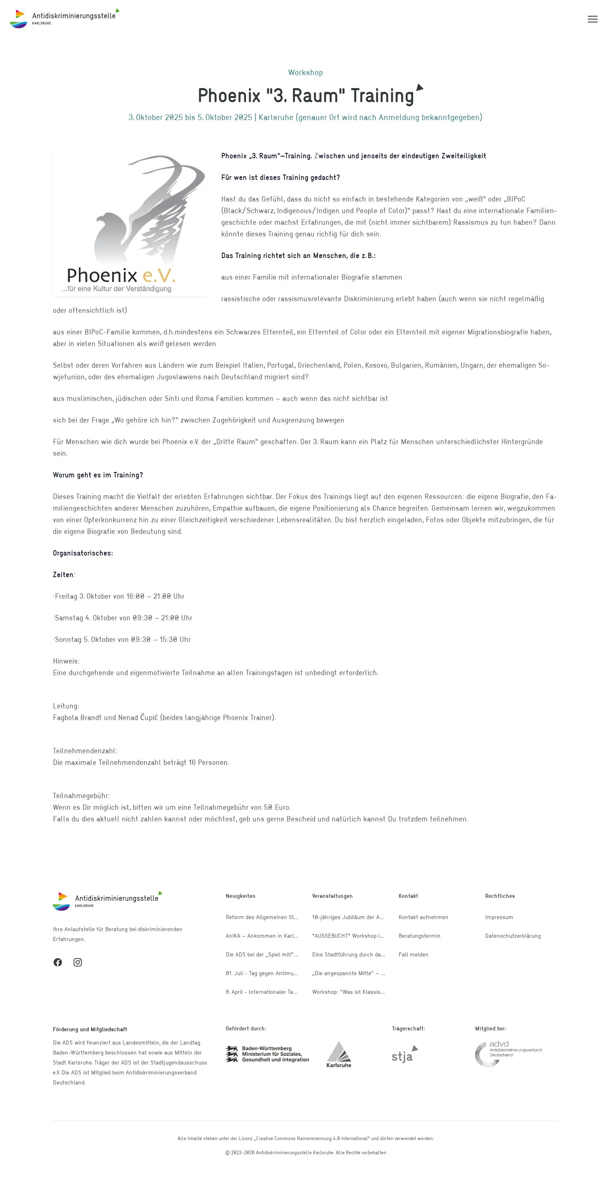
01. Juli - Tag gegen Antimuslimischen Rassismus (288, 973)
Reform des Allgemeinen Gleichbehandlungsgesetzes (292, 917)
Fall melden (414, 954)
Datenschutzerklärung (513, 935)
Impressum (499, 917)
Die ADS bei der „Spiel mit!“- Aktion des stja (280, 954)
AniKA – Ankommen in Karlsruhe (267, 935)
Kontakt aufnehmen (423, 917)
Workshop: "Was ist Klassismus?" (354, 992)
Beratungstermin (420, 935)
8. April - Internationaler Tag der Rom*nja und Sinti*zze (295, 992)
